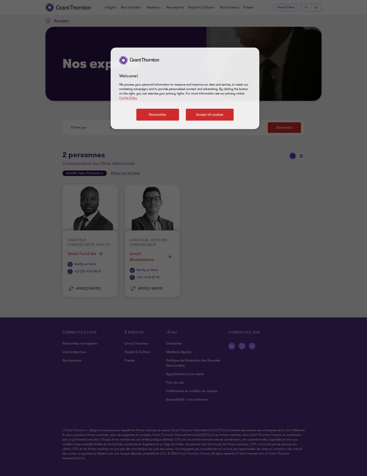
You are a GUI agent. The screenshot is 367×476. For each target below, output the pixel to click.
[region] (185, 88)
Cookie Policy (128, 98)
